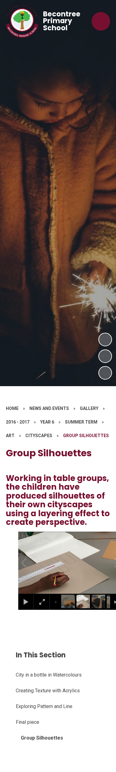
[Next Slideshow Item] (105, 339)
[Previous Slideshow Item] (105, 356)
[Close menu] (101, 21)
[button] (31, 563)
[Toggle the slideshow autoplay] (105, 373)
